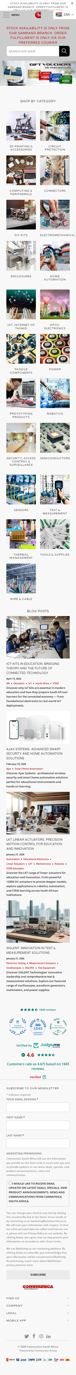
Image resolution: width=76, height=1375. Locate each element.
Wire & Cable (21, 582)
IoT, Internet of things (21, 310)
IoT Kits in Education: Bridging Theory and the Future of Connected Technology (32, 668)
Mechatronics (43, 863)
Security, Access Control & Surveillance (21, 445)
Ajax (8, 768)
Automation (13, 859)
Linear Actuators (15, 863)
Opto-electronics (55, 310)
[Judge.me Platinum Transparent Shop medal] (58, 1026)
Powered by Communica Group (38, 1350)
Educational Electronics (36, 859)
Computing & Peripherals (21, 175)
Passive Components (21, 354)
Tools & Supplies (55, 538)
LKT (30, 863)
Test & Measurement (55, 495)
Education (19, 683)
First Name (15, 1117)
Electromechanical (55, 218)
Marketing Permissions (24, 1153)
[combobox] (38, 51)
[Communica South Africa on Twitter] (27, 1336)
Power (55, 352)
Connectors (55, 174)
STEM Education (15, 868)
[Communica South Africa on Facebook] (34, 1336)
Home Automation (55, 261)
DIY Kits (21, 218)
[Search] (64, 51)
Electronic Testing (16, 963)
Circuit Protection (55, 131)
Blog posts (38, 611)
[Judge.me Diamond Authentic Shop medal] (17, 1026)
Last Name (15, 1135)
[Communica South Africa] (38, 15)
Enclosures (21, 259)
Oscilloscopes (13, 967)
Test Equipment (46, 967)
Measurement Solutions (42, 963)
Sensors (21, 493)
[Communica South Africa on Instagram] (41, 1336)
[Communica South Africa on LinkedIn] (49, 1336)
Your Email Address (22, 1099)
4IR (8, 683)
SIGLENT (29, 967)
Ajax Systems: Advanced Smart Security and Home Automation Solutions (34, 753)
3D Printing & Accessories (21, 131)
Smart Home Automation (29, 768)
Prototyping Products (21, 398)
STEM (56, 683)
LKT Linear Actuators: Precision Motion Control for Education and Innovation (34, 844)
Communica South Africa (42, 1346)
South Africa (42, 683)
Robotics (55, 397)
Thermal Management (21, 539)
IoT (30, 683)
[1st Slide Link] (38, 73)
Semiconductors (55, 441)
